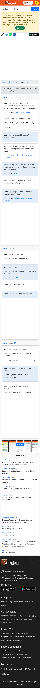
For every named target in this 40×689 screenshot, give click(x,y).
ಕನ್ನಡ (11, 123)
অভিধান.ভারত (4, 622)
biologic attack (7, 518)
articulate (16, 277)
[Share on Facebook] (14, 35)
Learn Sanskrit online (24, 657)
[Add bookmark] (13, 97)
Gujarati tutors (6, 640)
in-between (6, 469)
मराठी (22, 123)
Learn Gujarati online (8, 657)
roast (15, 173)
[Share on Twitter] (7, 35)
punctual (5, 486)
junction (29, 155)
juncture (7, 157)
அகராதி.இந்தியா (33, 615)
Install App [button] (20, 445)
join (23, 155)
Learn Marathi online (22, 654)
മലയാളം (8, 127)
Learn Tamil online (7, 654)
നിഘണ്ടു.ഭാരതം (6, 619)
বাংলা (27, 123)
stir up (4, 526)
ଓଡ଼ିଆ (17, 123)
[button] (4, 446)
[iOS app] (8, 589)
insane (4, 495)
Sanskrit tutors (17, 640)
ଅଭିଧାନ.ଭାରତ (28, 619)
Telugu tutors (15, 633)
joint (5, 97)
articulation (25, 112)
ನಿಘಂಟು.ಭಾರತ (18, 619)
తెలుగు (30, 119)
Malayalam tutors (7, 636)
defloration (6, 477)
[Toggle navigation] (3, 2)
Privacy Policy (18, 601)
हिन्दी (6, 123)
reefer (30, 198)
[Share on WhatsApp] (11, 35)
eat (3, 550)
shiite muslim (7, 539)
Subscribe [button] (20, 28)
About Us (4, 601)
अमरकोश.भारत (4, 615)
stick (9, 200)
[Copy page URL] (3, 35)
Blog (10, 601)
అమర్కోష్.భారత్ (22, 615)
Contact (3, 605)
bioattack (5, 460)
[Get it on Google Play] (34, 35)
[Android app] (28, 589)
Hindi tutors (5, 633)
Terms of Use (28, 601)
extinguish (6, 533)
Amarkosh (6, 82)
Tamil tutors (25, 633)
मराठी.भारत (13, 615)
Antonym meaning (11, 360)
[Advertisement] (20, 58)
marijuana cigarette (20, 198)
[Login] (37, 3)
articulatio (16, 112)
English (15, 82)
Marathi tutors (30, 636)
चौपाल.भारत (12, 622)
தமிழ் (32, 123)
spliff (5, 200)
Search (35, 9)
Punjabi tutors (19, 636)
